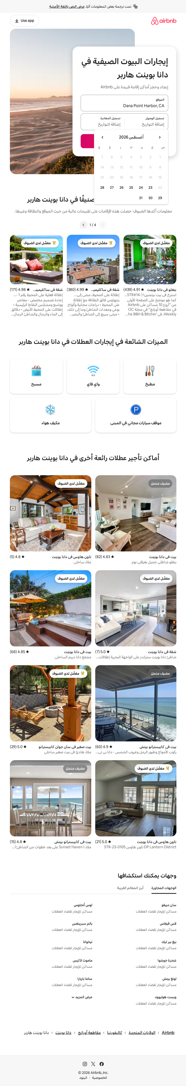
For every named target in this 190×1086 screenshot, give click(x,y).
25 (131, 187)
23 (150, 187)
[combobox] (124, 106)
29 (160, 198)
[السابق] (103, 225)
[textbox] (147, 125)
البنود (83, 1077)
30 (150, 198)
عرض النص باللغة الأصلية (67, 6)
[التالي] (84, 225)
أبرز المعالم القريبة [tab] (130, 888)
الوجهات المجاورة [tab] (163, 888)
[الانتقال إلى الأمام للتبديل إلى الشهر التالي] (102, 137)
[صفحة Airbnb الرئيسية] (163, 20)
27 (112, 187)
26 (121, 187)
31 (140, 198)
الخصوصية (99, 1077)
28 (102, 187)
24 (141, 187)
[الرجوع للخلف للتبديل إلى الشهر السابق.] (159, 137)
